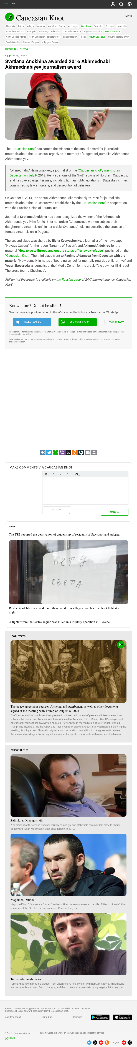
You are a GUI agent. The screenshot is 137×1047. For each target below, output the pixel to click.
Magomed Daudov (22, 899)
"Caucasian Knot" (90, 170)
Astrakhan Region (56, 26)
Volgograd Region (50, 42)
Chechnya (86, 26)
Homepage (10, 49)
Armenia (41, 26)
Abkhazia (10, 26)
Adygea (30, 26)
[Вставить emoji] (76, 474)
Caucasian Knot (23, 149)
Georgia (109, 26)
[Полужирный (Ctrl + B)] (46, 474)
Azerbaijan (73, 26)
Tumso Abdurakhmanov (26, 979)
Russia (83, 36)
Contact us (47, 1017)
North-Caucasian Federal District (44, 36)
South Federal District (118, 36)
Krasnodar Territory (71, 31)
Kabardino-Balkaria (15, 31)
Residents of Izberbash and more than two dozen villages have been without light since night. (65, 610)
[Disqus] (68, 404)
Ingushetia (121, 26)
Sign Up (56, 509)
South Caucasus (97, 36)
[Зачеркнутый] (67, 474)
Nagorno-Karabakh (93, 31)
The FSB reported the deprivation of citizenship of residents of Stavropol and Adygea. (64, 534)
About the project (13, 1017)
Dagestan (98, 26)
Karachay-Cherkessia (49, 31)
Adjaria (21, 26)
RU (6, 3)
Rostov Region (70, 36)
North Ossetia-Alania (16, 36)
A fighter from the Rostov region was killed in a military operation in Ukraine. (60, 622)
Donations (77, 1017)
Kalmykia (31, 31)
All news (24, 49)
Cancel (114, 512)
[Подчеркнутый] (60, 474)
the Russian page (68, 279)
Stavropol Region (30, 42)
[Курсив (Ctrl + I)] (53, 474)
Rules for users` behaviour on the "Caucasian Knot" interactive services (71, 1033)
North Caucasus (112, 31)
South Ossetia (13, 42)
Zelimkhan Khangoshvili (27, 820)
